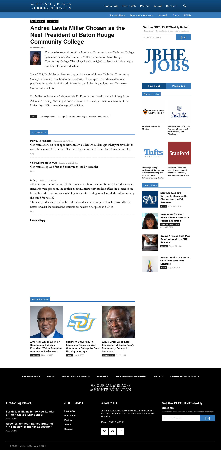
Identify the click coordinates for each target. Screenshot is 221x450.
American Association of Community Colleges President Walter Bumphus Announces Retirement (46, 346)
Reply (32, 154)
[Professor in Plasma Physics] (153, 111)
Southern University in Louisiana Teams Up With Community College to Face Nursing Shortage (82, 346)
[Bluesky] (104, 431)
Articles (164, 246)
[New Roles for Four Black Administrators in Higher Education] (150, 221)
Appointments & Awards (170, 224)
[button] (185, 6)
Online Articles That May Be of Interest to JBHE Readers (175, 239)
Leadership (53, 21)
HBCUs (69, 355)
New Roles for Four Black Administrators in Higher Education (174, 217)
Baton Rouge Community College (51, 116)
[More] (105, 123)
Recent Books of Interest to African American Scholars (175, 260)
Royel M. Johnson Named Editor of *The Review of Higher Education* (29, 425)
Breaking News (37, 21)
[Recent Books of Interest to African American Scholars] (150, 264)
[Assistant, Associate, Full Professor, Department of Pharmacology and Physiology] (179, 111)
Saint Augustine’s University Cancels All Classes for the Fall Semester (173, 197)
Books (163, 268)
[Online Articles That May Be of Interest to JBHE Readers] (150, 242)
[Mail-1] (112, 431)
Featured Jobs (151, 94)
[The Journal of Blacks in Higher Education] (50, 6)
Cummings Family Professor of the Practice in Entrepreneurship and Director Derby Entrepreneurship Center (153, 173)
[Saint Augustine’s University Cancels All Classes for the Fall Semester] (150, 199)
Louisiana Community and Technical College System (88, 116)
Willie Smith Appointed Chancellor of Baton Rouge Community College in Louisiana (118, 346)
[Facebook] (120, 431)
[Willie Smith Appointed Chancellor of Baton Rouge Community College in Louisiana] (118, 322)
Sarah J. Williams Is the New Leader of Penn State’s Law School (30, 413)
